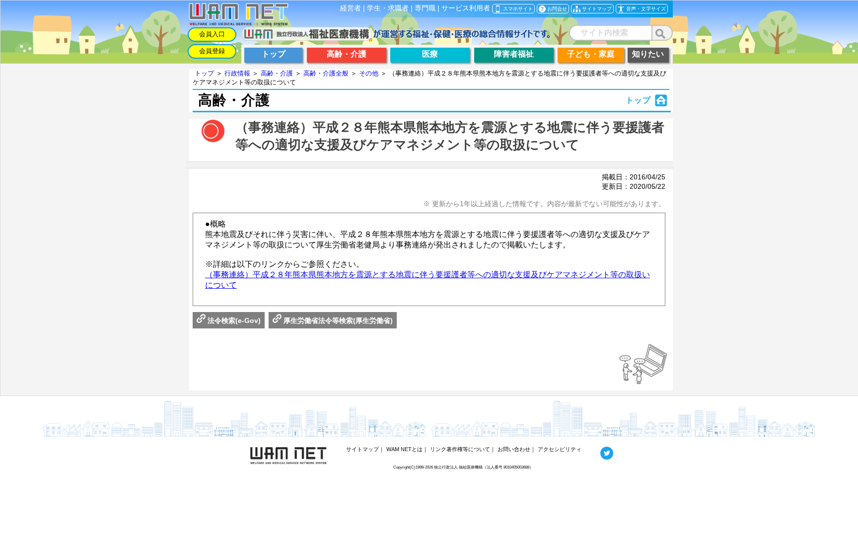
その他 (368, 73)
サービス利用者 (465, 8)
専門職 (425, 8)
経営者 (350, 8)
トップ (204, 73)
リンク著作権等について (460, 449)
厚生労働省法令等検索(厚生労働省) (337, 320)
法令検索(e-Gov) (233, 320)
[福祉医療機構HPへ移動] (396, 38)
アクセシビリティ (559, 449)
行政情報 (237, 73)
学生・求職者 (388, 8)
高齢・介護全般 (326, 73)
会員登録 (212, 51)
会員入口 (212, 34)
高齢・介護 (277, 73)
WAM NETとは (404, 449)
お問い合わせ (514, 449)
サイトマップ (362, 449)
